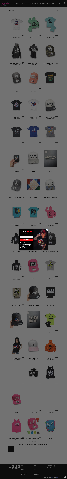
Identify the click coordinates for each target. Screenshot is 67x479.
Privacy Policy (27, 247)
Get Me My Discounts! (26, 239)
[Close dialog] (47, 230)
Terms (30, 247)
